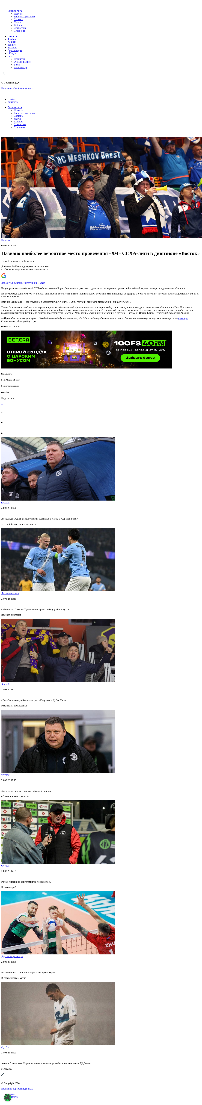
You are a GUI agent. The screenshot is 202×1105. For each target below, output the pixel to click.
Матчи (17, 22)
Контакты (13, 102)
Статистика (20, 28)
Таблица (18, 25)
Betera (17, 64)
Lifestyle (12, 53)
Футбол (12, 39)
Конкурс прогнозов (24, 16)
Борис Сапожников (10, 386)
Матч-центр (20, 67)
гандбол (5, 392)
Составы (18, 19)
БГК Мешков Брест (10, 380)
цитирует (183, 318)
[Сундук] (86, 367)
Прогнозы (19, 59)
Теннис (11, 44)
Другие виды (15, 50)
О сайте (12, 99)
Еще (10, 56)
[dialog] (7, 1097)
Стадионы (19, 30)
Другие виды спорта (12, 956)
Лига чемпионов (10, 593)
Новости (18, 13)
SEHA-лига (6, 374)
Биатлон (12, 47)
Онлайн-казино (22, 61)
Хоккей (12, 41)
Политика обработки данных (17, 88)
